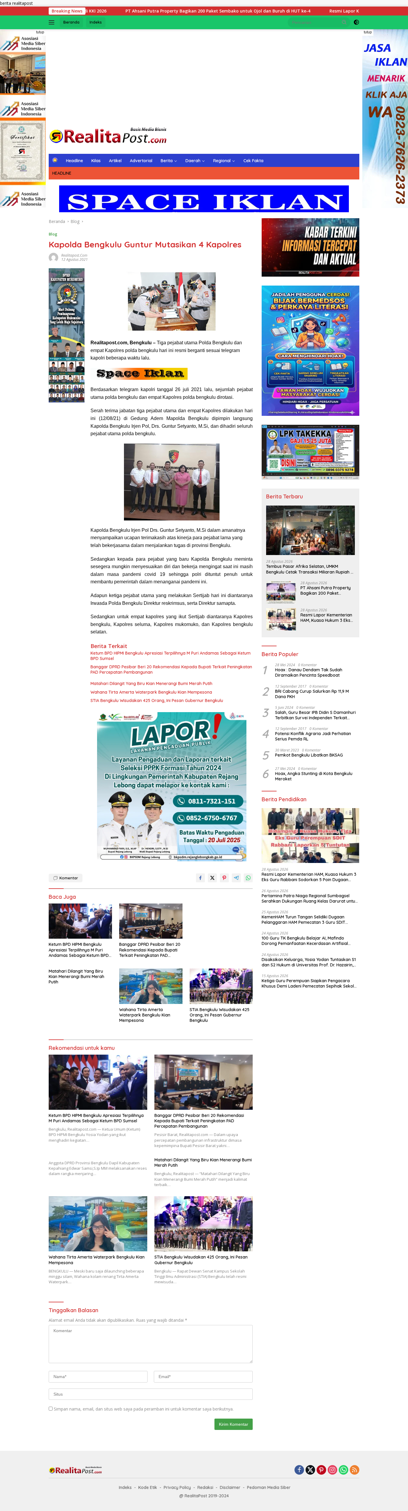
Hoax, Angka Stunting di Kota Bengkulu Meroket (314, 776)
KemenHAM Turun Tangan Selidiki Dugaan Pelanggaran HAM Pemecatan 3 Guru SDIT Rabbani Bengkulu (303, 919)
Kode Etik (147, 1487)
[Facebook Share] (200, 877)
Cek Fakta (253, 160)
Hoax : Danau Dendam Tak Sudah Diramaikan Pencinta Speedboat (308, 672)
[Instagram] (332, 1470)
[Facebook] (299, 1470)
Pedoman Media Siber (269, 1487)
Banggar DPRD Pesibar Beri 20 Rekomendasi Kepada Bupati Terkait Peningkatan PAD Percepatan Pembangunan (171, 669)
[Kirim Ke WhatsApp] (248, 877)
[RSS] (354, 1470)
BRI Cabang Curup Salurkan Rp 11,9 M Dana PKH (312, 694)
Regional (222, 160)
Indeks (96, 22)
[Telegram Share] (236, 877)
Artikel (115, 160)
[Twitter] (310, 1470)
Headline (74, 160)
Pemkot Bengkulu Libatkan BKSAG (309, 755)
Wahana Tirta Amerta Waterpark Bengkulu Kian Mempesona (151, 692)
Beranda (71, 22)
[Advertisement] (204, 77)
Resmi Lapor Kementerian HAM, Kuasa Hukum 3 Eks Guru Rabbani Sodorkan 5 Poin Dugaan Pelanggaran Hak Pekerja (326, 617)
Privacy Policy (177, 1487)
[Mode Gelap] (356, 22)
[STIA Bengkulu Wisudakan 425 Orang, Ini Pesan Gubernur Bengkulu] (221, 986)
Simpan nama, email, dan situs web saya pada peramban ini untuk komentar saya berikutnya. (144, 1409)
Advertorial (141, 160)
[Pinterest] (321, 1470)
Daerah (192, 160)
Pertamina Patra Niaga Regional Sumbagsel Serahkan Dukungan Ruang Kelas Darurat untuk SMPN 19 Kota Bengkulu (310, 898)
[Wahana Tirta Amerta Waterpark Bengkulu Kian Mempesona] (150, 986)
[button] (344, 22)
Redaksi (205, 1487)
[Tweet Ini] (212, 877)
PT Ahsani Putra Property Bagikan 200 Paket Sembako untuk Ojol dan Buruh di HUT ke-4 (146, 11)
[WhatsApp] (343, 1470)
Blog (53, 234)
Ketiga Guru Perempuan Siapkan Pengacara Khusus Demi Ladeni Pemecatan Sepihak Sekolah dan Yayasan (310, 983)
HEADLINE (61, 173)
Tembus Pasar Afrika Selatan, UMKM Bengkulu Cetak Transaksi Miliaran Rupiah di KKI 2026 (310, 569)
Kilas (96, 160)
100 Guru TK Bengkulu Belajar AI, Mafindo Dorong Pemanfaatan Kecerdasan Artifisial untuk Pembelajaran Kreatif (305, 940)
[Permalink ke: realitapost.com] (53, 257)
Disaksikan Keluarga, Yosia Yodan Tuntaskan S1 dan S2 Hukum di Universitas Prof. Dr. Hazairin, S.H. (309, 962)
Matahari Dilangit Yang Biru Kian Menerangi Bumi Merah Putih (151, 683)
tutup (40, 32)
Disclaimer (230, 1487)
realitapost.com (74, 255)
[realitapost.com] (108, 136)
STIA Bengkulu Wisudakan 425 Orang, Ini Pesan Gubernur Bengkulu (157, 700)
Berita (167, 160)
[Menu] (53, 22)
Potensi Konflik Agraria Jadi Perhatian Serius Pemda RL (313, 736)
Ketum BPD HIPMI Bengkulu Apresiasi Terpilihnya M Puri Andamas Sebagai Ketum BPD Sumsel (171, 655)
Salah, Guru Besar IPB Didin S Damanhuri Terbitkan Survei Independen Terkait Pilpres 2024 (315, 715)
